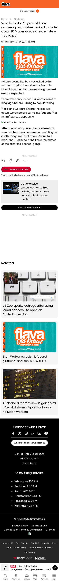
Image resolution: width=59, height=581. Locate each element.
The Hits (25, 543)
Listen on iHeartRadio (29, 568)
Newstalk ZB (7, 543)
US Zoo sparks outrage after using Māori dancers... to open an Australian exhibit (29, 294)
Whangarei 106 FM (26, 481)
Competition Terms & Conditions (23, 529)
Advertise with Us (29, 458)
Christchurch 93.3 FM (27, 496)
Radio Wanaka (36, 547)
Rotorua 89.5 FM (24, 491)
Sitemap (50, 529)
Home (4, 19)
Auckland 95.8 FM (25, 486)
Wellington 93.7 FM (26, 506)
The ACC (35, 543)
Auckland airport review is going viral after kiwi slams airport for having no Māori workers (29, 391)
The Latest (19, 19)
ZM (17, 543)
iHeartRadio (29, 463)
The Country (29, 552)
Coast (54, 543)
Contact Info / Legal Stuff (29, 454)
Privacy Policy (20, 525)
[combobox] (25, 161)
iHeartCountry (19, 547)
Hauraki (45, 543)
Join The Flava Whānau (29, 195)
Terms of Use (39, 525)
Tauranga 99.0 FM (25, 501)
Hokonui (49, 547)
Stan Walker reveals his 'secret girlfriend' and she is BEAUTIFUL (29, 342)
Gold (8, 547)
